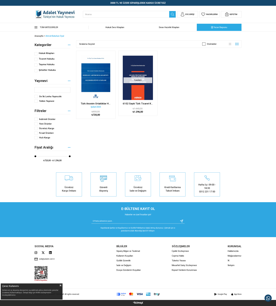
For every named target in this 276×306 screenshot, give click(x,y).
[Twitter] (43, 252)
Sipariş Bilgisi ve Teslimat (128, 251)
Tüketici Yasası (179, 260)
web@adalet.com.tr (47, 259)
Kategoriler (42, 45)
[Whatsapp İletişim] (268, 298)
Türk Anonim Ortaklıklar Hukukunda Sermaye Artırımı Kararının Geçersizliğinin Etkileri (96, 103)
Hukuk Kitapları (46, 53)
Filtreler (40, 111)
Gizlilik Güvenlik (123, 260)
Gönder (181, 221)
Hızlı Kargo (44, 137)
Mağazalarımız (234, 256)
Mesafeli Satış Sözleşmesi (184, 265)
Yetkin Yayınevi (46, 101)
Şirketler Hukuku (47, 70)
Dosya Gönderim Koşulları (128, 270)
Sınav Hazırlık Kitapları (169, 27)
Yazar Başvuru (220, 27)
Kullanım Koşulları (124, 256)
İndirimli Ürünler (47, 119)
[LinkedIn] (50, 252)
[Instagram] (35, 252)
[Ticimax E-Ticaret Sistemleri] (138, 303)
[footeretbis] (41, 273)
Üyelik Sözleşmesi (180, 251)
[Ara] (172, 14)
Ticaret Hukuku (46, 59)
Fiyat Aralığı (43, 147)
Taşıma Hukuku (46, 64)
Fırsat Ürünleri (46, 133)
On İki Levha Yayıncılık (50, 96)
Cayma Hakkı (178, 256)
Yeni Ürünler (45, 124)
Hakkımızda (233, 251)
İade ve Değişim (123, 265)
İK (229, 260)
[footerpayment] (138, 294)
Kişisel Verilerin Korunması (184, 270)
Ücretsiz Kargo (46, 128)
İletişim (231, 265)
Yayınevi (40, 81)
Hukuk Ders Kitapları (115, 27)
